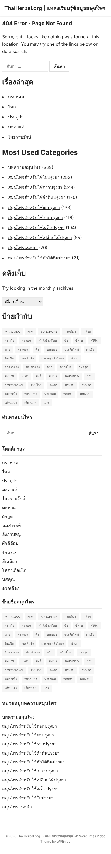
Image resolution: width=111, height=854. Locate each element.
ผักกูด (7, 516)
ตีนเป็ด (9, 358)
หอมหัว (67, 394)
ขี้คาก (79, 340)
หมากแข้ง (30, 394)
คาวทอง (23, 349)
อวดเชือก (11, 588)
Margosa (12, 331)
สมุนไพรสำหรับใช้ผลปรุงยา (34, 207)
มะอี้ (38, 376)
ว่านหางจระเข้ (14, 385)
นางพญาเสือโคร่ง (52, 358)
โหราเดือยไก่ (14, 570)
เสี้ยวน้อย (30, 403)
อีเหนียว (9, 561)
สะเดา (53, 385)
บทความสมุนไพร (24, 167)
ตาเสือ (90, 349)
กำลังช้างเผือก (48, 340)
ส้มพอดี (86, 385)
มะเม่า (53, 376)
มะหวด (9, 507)
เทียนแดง (11, 403)
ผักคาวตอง (12, 367)
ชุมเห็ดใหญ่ (71, 349)
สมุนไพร (36, 385)
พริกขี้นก (66, 367)
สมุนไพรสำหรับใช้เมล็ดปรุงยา (36, 227)
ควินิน (94, 340)
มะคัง (25, 376)
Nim (30, 331)
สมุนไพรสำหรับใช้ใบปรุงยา (34, 177)
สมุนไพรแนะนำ (23, 247)
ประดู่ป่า (15, 116)
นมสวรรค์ (11, 525)
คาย (7, 349)
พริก (50, 367)
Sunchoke (49, 331)
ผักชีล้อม (10, 543)
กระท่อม (16, 96)
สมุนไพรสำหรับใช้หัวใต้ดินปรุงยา (39, 258)
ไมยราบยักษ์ (19, 137)
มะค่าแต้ (16, 126)
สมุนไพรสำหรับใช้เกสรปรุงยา (30, 770)
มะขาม (9, 376)
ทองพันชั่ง (27, 358)
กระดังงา (70, 331)
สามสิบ (69, 385)
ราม (89, 376)
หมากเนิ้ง (11, 394)
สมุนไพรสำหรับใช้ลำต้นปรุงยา (36, 197)
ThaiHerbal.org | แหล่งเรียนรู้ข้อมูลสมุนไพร (54, 8)
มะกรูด (83, 367)
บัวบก (74, 358)
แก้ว (46, 403)
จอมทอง (51, 349)
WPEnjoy (63, 841)
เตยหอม (85, 394)
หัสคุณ (8, 579)
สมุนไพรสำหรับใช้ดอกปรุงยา (35, 217)
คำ (37, 349)
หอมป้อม (50, 394)
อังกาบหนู (11, 534)
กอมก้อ (9, 340)
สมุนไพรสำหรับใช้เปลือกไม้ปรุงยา (40, 237)
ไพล (12, 106)
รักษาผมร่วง (71, 376)
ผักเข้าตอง (33, 367)
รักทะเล (9, 552)
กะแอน (26, 340)
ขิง (66, 340)
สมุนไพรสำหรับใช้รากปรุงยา (35, 187)
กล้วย (87, 331)
